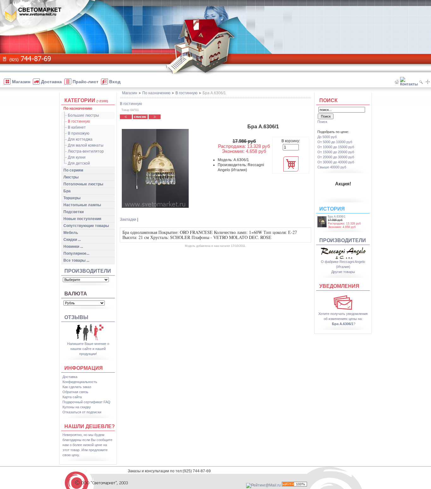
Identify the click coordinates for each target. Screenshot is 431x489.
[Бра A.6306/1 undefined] (155, 168)
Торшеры (71, 198)
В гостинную (79, 121)
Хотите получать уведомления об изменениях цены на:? (343, 319)
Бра (67, 191)
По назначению (77, 108)
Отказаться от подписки (81, 412)
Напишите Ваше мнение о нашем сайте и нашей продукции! (88, 349)
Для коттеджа (80, 139)
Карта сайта (72, 397)
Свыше (331, 167)
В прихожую (78, 133)
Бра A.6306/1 (336, 216)
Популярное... (76, 253)
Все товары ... (76, 260)
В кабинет (77, 127)
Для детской (79, 163)
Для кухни (77, 157)
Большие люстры (83, 115)
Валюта (75, 293)
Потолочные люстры (83, 184)
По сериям (73, 170)
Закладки (128, 219)
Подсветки (73, 212)
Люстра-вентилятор (86, 151)
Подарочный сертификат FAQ (86, 402)
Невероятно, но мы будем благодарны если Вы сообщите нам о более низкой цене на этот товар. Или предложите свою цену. (87, 445)
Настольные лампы (82, 205)
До (327, 137)
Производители (87, 271)
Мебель (70, 232)
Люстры (71, 177)
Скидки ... (72, 239)
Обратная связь (75, 392)
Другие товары (343, 272)
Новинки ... (73, 246)
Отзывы (76, 317)
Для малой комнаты (85, 145)
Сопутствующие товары (86, 226)
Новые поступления (82, 219)
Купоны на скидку (76, 407)
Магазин (129, 93)
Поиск (328, 100)
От (334, 142)
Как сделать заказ (76, 387)
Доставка (69, 377)
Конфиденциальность (79, 382)
